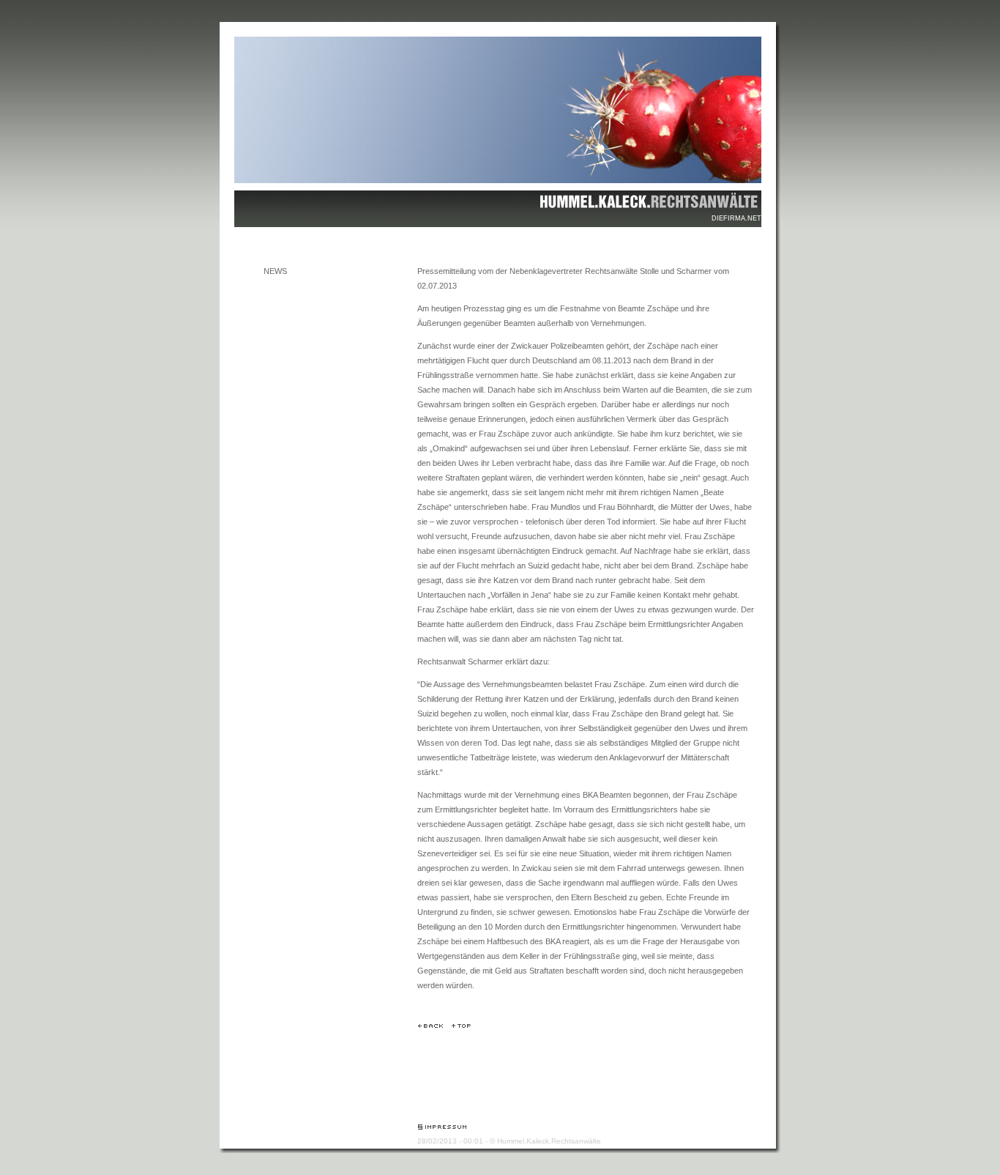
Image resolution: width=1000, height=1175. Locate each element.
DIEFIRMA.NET (736, 218)
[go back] (430, 1025)
